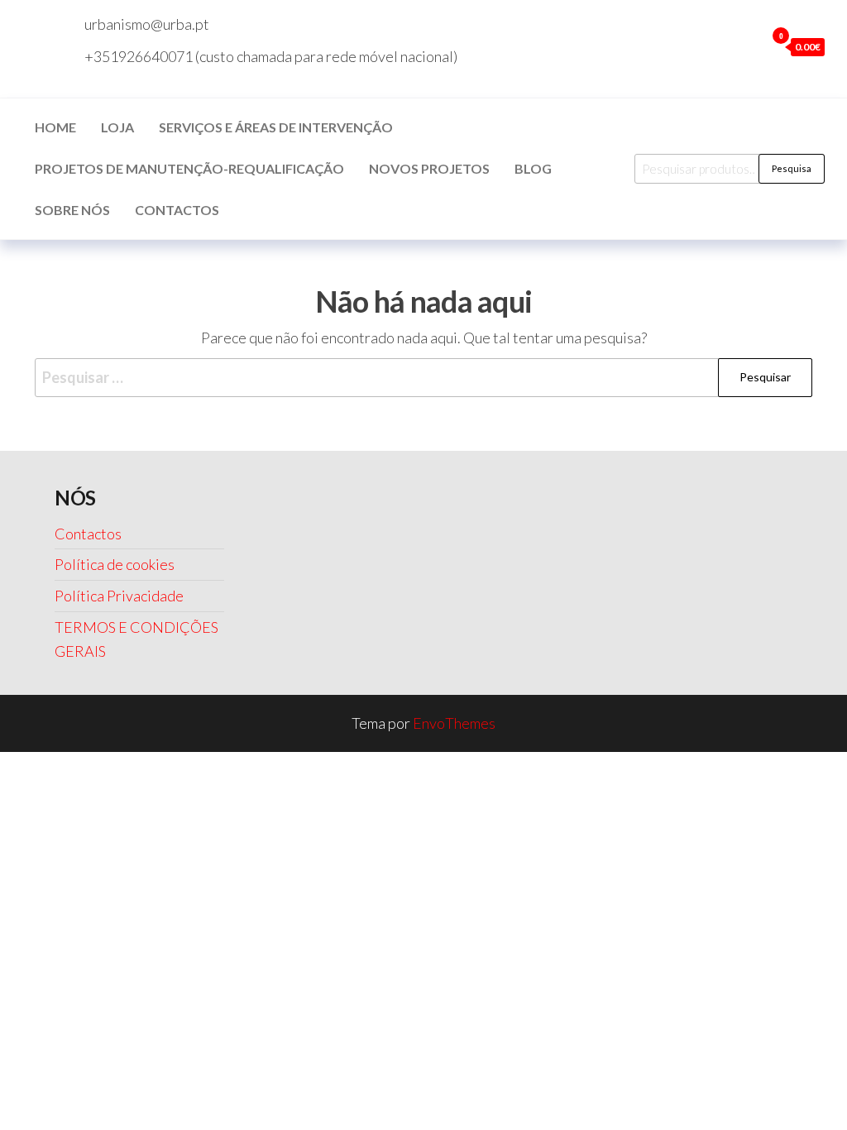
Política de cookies (115, 564)
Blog (533, 168)
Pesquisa (791, 168)
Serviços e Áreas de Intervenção (276, 127)
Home (55, 127)
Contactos (177, 210)
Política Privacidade (119, 596)
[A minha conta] (748, 46)
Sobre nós (72, 210)
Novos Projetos (429, 168)
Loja (117, 127)
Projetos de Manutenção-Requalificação (189, 168)
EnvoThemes (454, 723)
